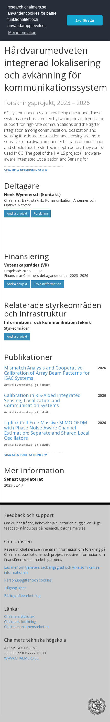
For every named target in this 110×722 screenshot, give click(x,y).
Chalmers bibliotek (19, 616)
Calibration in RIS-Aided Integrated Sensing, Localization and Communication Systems (42, 400)
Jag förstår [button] (84, 20)
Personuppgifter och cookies (28, 580)
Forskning (41, 213)
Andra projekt (17, 213)
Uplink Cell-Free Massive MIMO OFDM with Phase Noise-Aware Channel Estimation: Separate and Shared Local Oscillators (46, 430)
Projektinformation (47, 284)
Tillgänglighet (15, 587)
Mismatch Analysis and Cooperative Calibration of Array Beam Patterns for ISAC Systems (47, 373)
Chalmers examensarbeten (26, 626)
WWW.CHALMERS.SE (21, 658)
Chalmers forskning (20, 621)
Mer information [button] (22, 32)
